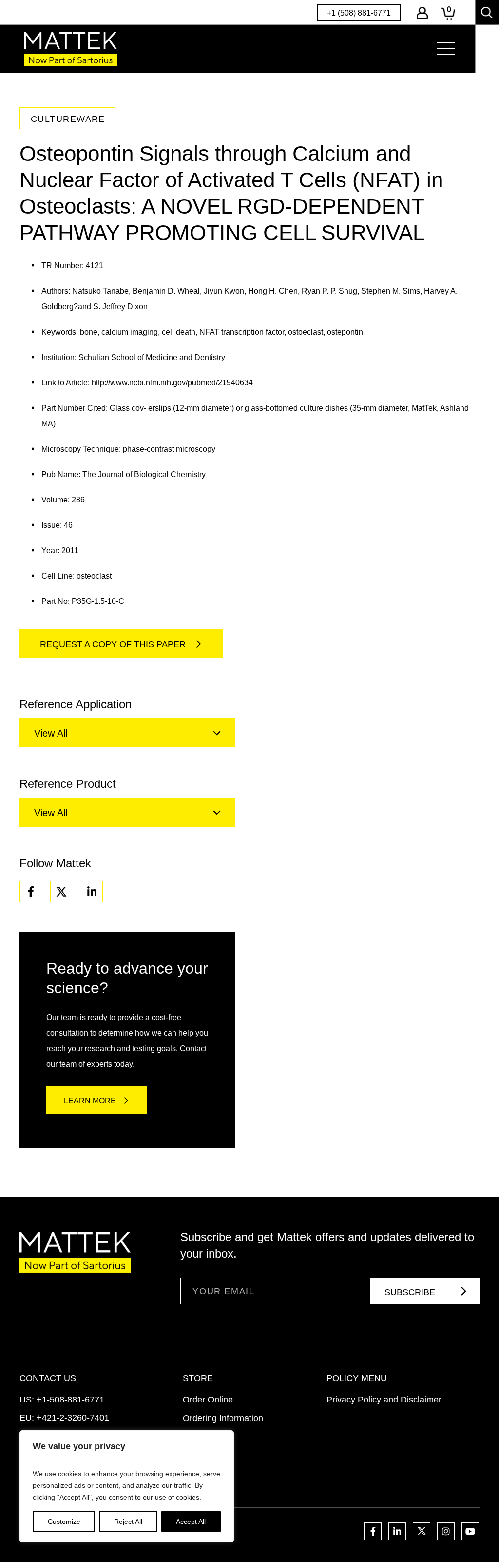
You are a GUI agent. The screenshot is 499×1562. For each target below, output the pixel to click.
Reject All (128, 1521)
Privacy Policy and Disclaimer (383, 1399)
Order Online (208, 1399)
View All (50, 733)
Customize (64, 1521)
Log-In (422, 13)
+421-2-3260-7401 (73, 1417)
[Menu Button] (446, 48)
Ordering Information (223, 1418)
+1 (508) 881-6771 (359, 13)
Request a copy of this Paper (114, 644)
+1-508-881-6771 (70, 1399)
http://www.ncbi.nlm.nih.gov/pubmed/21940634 (172, 383)
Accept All (191, 1521)
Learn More (90, 1101)
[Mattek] (70, 49)
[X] (61, 891)
